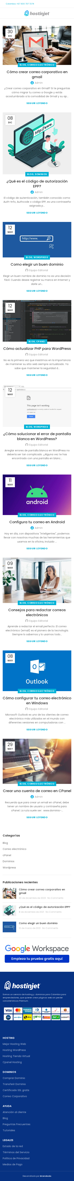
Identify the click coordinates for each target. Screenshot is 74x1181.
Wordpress (41, 257)
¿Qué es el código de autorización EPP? (37, 184)
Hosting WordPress (14, 1050)
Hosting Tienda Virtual (16, 1056)
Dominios (41, 174)
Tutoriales (9, 1130)
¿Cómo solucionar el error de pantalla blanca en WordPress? (37, 436)
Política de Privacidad (16, 1158)
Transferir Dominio (14, 1084)
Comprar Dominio (14, 1078)
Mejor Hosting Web (14, 1044)
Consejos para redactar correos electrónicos (37, 612)
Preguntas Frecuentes (16, 1124)
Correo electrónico (40, 64)
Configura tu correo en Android (37, 521)
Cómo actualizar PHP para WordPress (37, 348)
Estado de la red (13, 1146)
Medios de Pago (12, 1164)
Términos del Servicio (16, 1152)
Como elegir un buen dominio (37, 264)
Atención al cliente (14, 1112)
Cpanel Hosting (12, 1062)
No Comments (55, 897)
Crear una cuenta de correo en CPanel (37, 790)
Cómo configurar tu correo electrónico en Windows (37, 701)
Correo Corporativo (15, 1096)
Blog (23, 64)
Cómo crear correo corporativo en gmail (37, 74)
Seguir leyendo (37, 103)
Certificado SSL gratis (16, 1090)
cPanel (40, 341)
